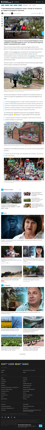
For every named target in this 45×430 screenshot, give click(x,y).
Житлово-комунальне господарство (9, 387)
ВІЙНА (2, 372)
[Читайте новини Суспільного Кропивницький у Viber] (11, 417)
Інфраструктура (26, 387)
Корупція (25, 377)
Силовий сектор (5, 391)
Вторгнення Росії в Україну (29, 370)
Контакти (3, 404)
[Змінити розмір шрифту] (42, 13)
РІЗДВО (3, 5)
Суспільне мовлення (6, 406)
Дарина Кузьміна (7, 13)
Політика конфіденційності (7, 408)
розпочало (13, 101)
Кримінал (3, 379)
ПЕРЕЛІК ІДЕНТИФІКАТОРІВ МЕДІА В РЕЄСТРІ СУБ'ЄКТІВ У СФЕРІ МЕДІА (32, 411)
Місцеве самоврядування (29, 389)
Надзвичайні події (27, 383)
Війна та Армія (26, 396)
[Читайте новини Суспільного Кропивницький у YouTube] (8, 417)
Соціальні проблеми (27, 395)
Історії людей (26, 391)
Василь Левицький (17, 13)
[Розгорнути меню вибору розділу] (12, 2)
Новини (3, 370)
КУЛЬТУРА (15, 5)
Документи (25, 408)
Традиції (20, 5)
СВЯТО (11, 5)
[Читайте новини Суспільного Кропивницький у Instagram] (5, 417)
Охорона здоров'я (27, 385)
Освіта (24, 381)
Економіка (3, 381)
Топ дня (25, 398)
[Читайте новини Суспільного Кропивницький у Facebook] (2, 417)
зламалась (32, 56)
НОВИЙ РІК (7, 5)
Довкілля (3, 385)
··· (32, 2)
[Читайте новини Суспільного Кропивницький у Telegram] (14, 417)
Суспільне (16, 423)
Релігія (24, 393)
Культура (34, 5)
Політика (3, 393)
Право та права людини (6, 389)
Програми (3, 410)
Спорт (2, 396)
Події (30, 5)
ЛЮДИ (24, 372)
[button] (2, 17)
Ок (40, 425)
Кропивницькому (11, 41)
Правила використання (28, 406)
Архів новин (25, 404)
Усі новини (16, 1)
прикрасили (16, 52)
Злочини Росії (4, 395)
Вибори (3, 383)
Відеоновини (25, 5)
